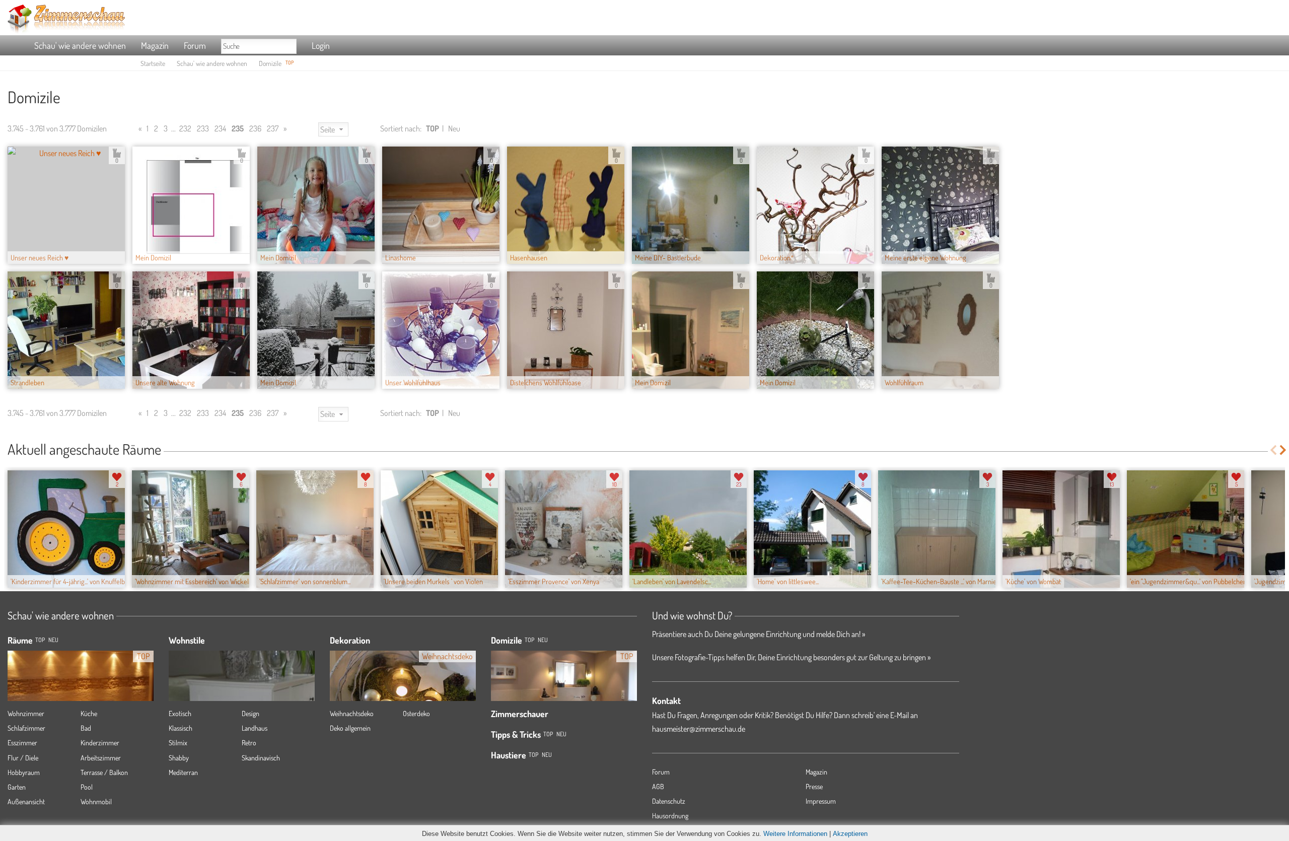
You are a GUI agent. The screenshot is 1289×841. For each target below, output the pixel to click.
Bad (86, 728)
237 (272, 128)
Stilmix (178, 742)
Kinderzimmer (100, 742)
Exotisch (180, 713)
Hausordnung (670, 815)
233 (203, 128)
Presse (814, 786)
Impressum (821, 801)
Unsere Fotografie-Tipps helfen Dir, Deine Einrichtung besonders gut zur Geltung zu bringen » (791, 657)
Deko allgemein (350, 728)
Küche (89, 713)
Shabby (179, 757)
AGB (658, 786)
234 (220, 128)
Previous (1273, 450)
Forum (195, 45)
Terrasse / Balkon (104, 772)
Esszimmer (22, 742)
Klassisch (180, 728)
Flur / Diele (23, 757)
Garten (17, 787)
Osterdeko (416, 713)
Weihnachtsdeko (352, 713)
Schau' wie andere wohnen (80, 45)
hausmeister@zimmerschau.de (698, 729)
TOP (40, 640)
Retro (249, 742)
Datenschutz (668, 801)
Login (321, 45)
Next (1283, 450)
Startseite (152, 63)
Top (529, 640)
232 (185, 128)
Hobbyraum (24, 772)
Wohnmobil (96, 801)
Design (250, 713)
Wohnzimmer (26, 713)
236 (255, 128)
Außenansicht (26, 801)
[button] (333, 129)
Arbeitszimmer (101, 757)
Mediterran (183, 772)
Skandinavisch (261, 757)
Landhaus (254, 728)
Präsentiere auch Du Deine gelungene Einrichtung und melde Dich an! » (758, 634)
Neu (454, 128)
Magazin (155, 45)
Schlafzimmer (26, 728)
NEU (53, 640)
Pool (87, 787)
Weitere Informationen (795, 833)
